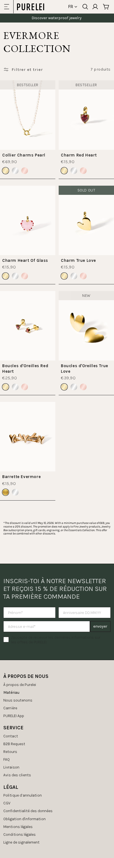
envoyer (100, 626)
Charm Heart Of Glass (25, 260)
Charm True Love (78, 260)
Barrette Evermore (21, 476)
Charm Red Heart (79, 155)
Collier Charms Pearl (23, 155)
